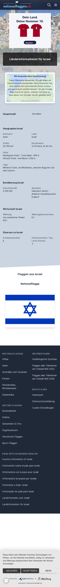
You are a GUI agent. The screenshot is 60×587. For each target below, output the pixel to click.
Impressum (37, 394)
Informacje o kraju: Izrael (14, 485)
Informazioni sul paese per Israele (19, 478)
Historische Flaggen (12, 436)
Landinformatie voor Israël (15, 497)
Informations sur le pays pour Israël (20, 472)
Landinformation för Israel (15, 504)
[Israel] (30, 309)
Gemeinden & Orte (11, 423)
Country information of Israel (17, 459)
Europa (5, 378)
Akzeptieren (30, 570)
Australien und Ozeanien (14, 372)
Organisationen (10, 430)
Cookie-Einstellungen (43, 407)
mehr (48, 570)
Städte (5, 417)
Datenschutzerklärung (34, 583)
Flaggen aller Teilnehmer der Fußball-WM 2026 (44, 377)
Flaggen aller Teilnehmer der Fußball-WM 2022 (44, 367)
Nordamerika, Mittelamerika (9, 386)
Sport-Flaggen (9, 443)
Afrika (5, 359)
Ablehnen (11, 570)
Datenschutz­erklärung (43, 401)
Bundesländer (9, 410)
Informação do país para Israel (18, 491)
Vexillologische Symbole (44, 359)
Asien (5, 365)
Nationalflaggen (12, 354)
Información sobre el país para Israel (21, 465)
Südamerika (8, 394)
